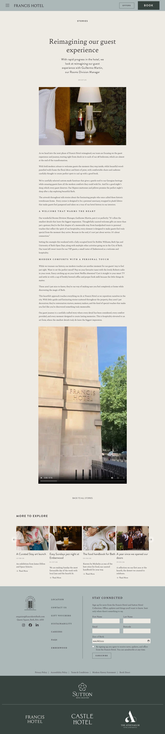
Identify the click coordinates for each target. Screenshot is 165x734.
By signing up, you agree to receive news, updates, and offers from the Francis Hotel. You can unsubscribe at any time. (122, 648)
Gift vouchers (61, 615)
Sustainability (61, 623)
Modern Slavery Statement (104, 672)
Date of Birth (98, 636)
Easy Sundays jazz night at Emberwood (64, 556)
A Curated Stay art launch (31, 554)
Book (148, 5)
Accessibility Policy (59, 672)
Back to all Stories (82, 498)
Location (57, 599)
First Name (97, 616)
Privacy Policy (41, 672)
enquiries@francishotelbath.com (30, 616)
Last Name (128, 616)
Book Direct (125, 672)
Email (94, 626)
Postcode (127, 626)
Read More (23, 571)
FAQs (54, 640)
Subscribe (102, 655)
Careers (56, 631)
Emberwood (59, 648)
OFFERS (126, 5)
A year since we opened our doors (132, 556)
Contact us (59, 607)
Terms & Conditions (80, 672)
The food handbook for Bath (99, 554)
